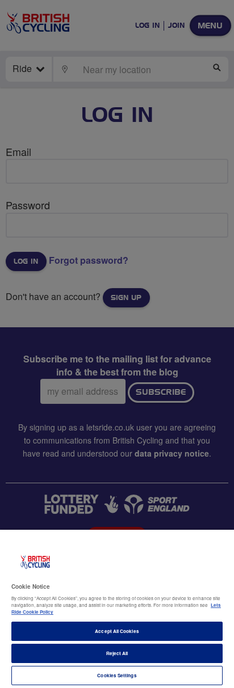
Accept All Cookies (117, 631)
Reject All (117, 653)
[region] (117, 609)
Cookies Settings (116, 675)
